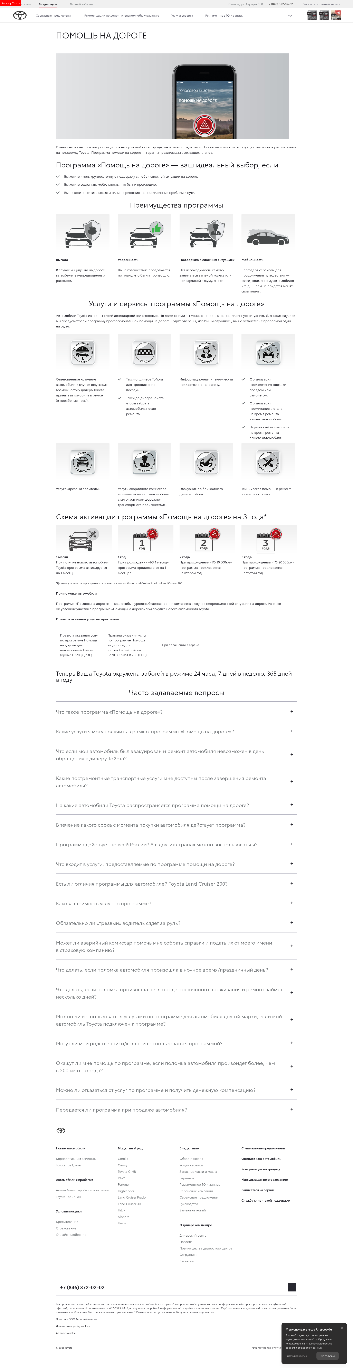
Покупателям (21, 4)
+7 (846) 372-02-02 (280, 4)
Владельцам (48, 4)
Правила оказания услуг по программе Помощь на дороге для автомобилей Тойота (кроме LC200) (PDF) (79, 645)
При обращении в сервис (180, 645)
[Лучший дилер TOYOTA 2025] (336, 15)
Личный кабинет (81, 4)
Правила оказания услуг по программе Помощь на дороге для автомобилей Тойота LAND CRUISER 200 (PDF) (127, 645)
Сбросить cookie (66, 1332)
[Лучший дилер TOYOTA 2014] (312, 15)
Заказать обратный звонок (322, 4)
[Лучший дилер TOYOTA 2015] (324, 15)
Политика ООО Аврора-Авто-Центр (78, 1319)
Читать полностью (296, 1355)
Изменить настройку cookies (73, 1325)
